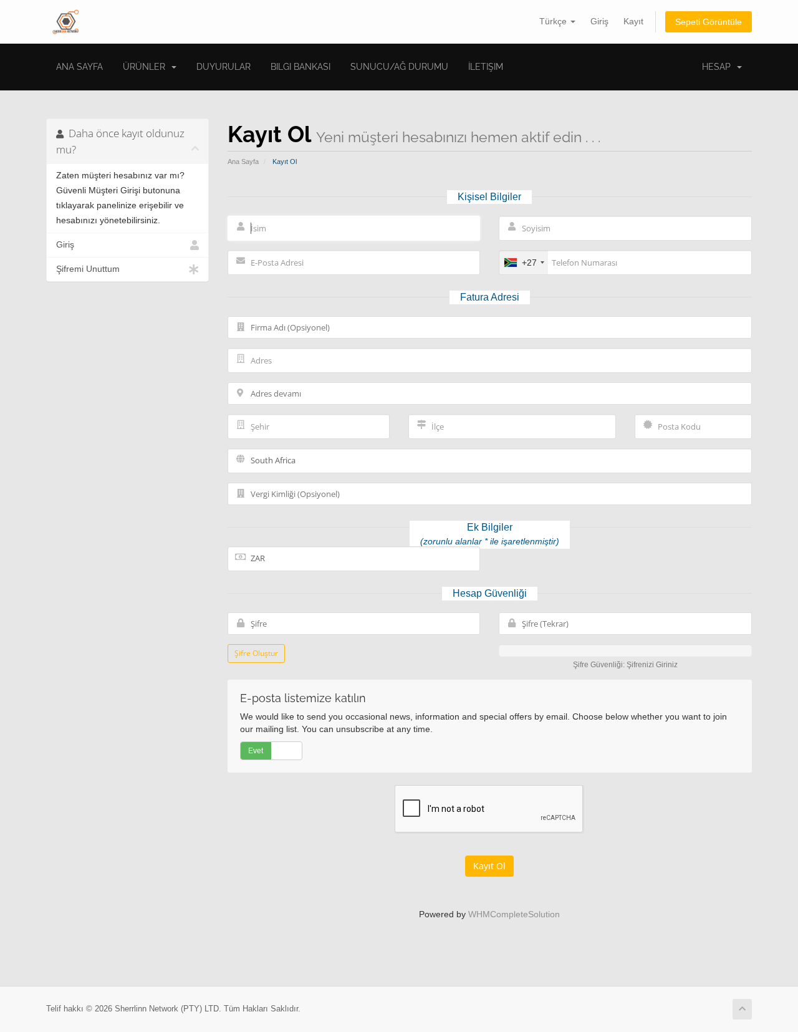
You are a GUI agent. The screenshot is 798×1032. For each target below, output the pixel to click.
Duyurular (223, 67)
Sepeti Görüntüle (708, 22)
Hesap (719, 67)
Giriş (599, 21)
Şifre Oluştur (256, 653)
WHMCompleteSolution (514, 914)
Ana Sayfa (79, 67)
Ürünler (146, 67)
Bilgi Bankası (300, 67)
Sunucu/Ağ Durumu (399, 67)
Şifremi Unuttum (88, 269)
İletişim (485, 67)
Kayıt (633, 21)
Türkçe (554, 21)
